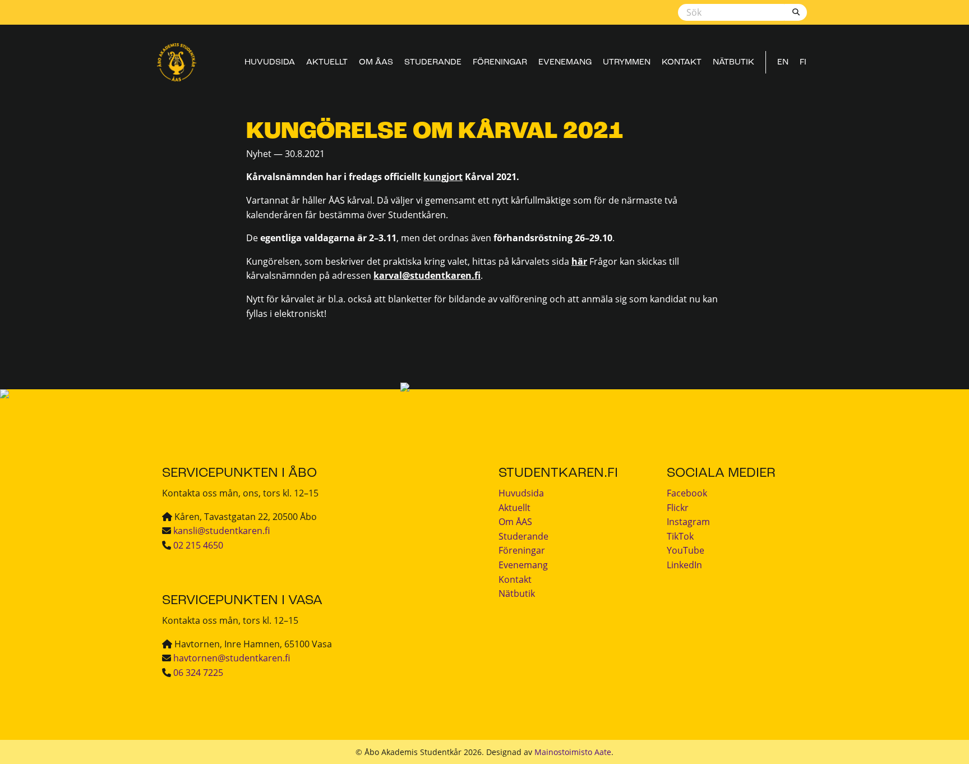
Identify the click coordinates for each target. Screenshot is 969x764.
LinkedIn (684, 565)
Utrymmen (626, 62)
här (579, 261)
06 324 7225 (198, 672)
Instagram (688, 522)
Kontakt (682, 62)
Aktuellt (327, 62)
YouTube (685, 550)
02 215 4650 (198, 545)
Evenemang (565, 62)
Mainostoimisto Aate (572, 752)
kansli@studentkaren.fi (221, 530)
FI (803, 62)
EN (782, 62)
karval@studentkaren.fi (427, 275)
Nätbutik (733, 62)
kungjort (443, 177)
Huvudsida (269, 62)
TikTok (680, 536)
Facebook (687, 493)
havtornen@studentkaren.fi (231, 658)
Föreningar (500, 62)
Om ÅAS (376, 62)
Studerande (433, 62)
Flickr (678, 507)
